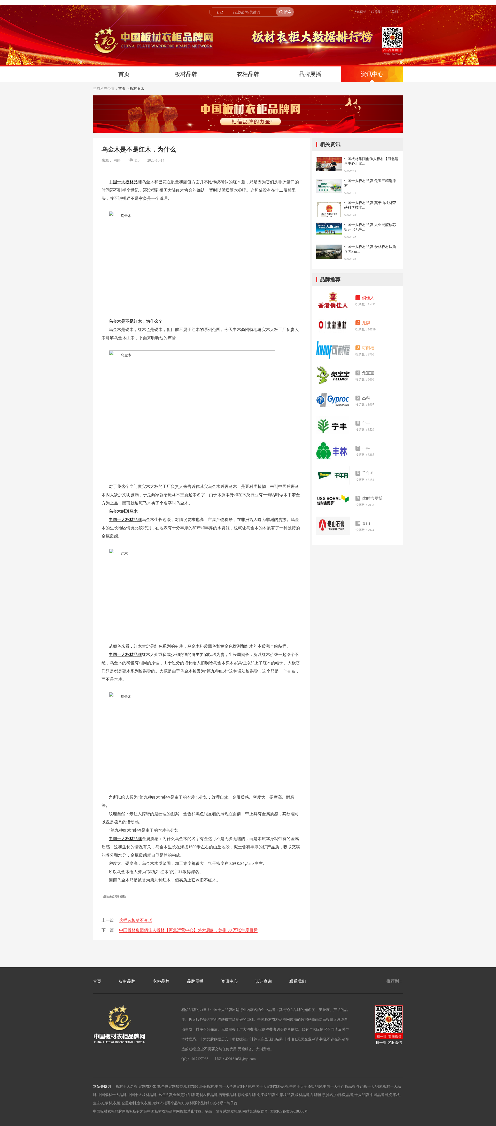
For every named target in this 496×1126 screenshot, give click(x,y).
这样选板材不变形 (135, 920)
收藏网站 (360, 12)
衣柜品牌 (248, 74)
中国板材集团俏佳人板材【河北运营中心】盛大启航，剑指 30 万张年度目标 (188, 930)
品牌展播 (310, 74)
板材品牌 (186, 74)
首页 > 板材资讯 (131, 88)
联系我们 (377, 12)
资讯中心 (372, 74)
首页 (124, 74)
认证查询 (263, 981)
